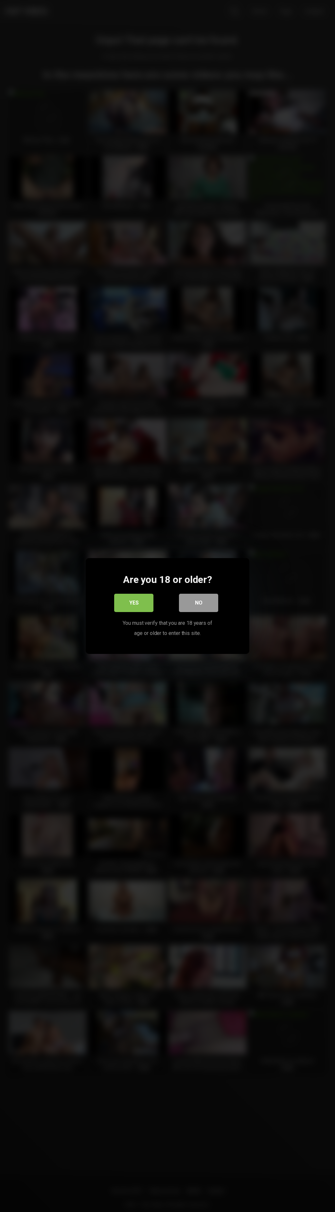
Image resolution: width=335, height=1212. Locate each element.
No (199, 603)
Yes (134, 603)
